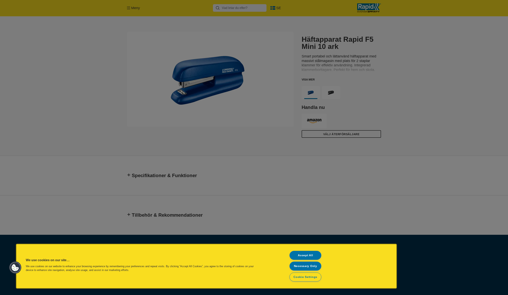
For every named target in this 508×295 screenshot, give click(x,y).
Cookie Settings (305, 277)
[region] (206, 266)
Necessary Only (305, 266)
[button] (15, 267)
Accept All (305, 255)
